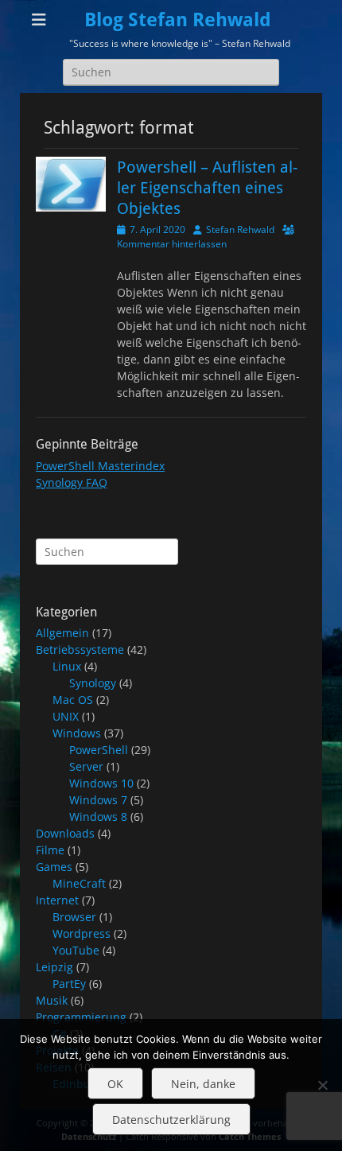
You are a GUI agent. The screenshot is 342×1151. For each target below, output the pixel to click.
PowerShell (98, 749)
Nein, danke (203, 1083)
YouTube (75, 950)
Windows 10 (101, 783)
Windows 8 (98, 816)
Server (86, 766)
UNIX (65, 716)
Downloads (65, 833)
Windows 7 (98, 799)
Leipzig (54, 966)
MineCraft (79, 883)
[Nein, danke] (322, 1085)
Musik (52, 1000)
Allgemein (62, 632)
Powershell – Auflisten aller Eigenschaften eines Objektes (207, 187)
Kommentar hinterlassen (172, 244)
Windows (76, 733)
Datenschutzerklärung (171, 1119)
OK (115, 1083)
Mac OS (72, 699)
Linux (66, 666)
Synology (92, 682)
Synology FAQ (71, 482)
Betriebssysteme (80, 649)
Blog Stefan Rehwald (177, 20)
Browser (74, 916)
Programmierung (81, 1017)
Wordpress (81, 933)
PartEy (69, 983)
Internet (57, 900)
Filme (50, 849)
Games (54, 866)
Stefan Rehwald (240, 229)
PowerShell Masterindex (100, 465)
